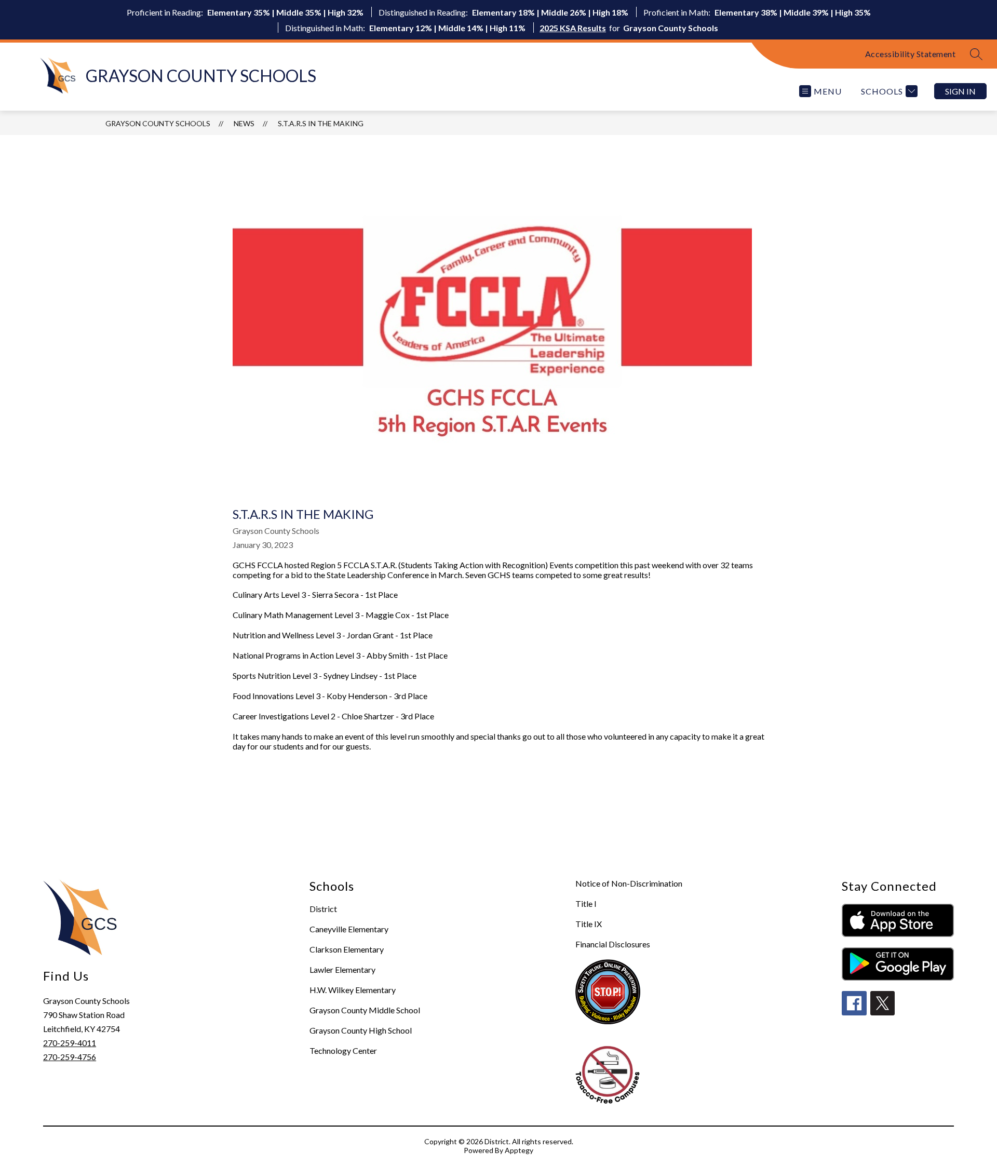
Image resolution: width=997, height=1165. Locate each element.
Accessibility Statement (910, 54)
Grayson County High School (360, 1030)
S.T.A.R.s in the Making (320, 123)
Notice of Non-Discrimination (628, 883)
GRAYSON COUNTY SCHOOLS (157, 123)
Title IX (588, 924)
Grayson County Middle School (364, 1010)
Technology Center (343, 1050)
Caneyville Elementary (348, 929)
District (323, 909)
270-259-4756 (69, 1057)
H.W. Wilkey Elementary (352, 990)
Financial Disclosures (612, 944)
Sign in (960, 91)
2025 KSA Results (573, 28)
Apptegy (519, 1150)
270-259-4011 (69, 1043)
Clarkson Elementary (346, 949)
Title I (586, 903)
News (244, 123)
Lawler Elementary (342, 969)
